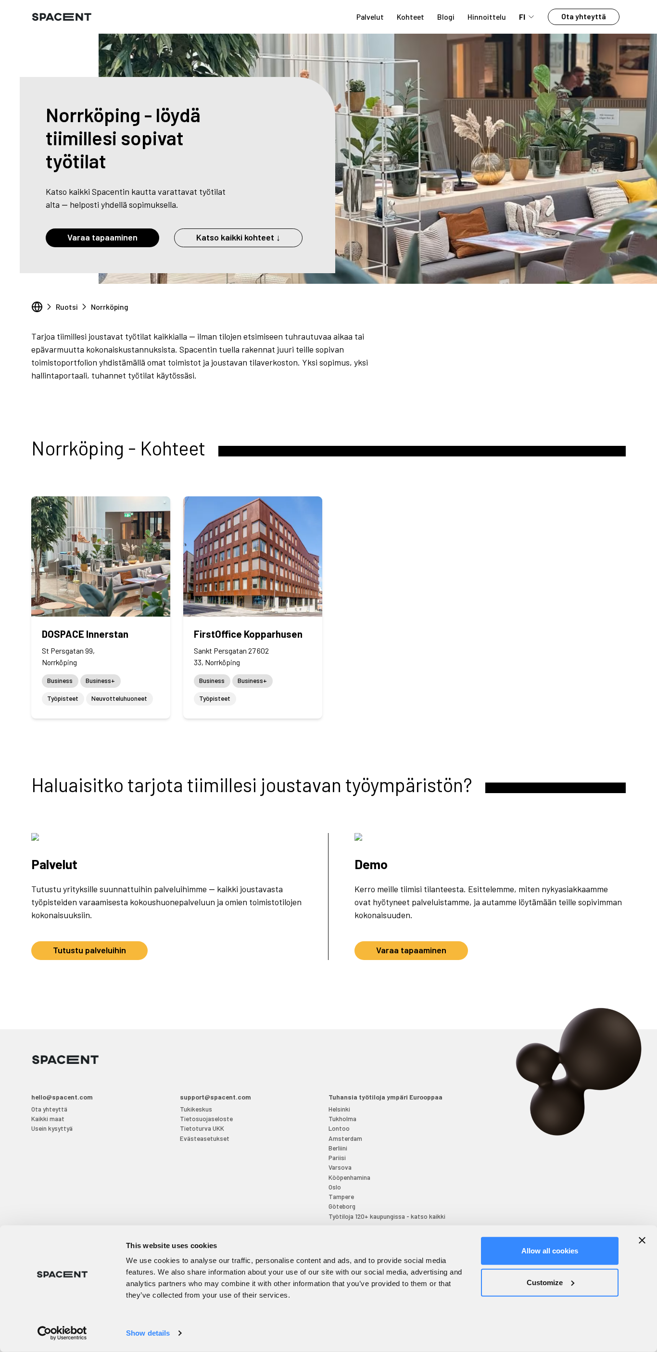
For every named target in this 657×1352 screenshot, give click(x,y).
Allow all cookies (549, 1251)
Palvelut (370, 16)
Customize (545, 1282)
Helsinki (339, 1109)
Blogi (446, 16)
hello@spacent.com (62, 1097)
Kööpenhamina (349, 1177)
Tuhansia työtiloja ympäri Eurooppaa (385, 1097)
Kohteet (410, 16)
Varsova (340, 1167)
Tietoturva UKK (202, 1128)
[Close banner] (642, 1240)
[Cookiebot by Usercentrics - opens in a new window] (62, 1333)
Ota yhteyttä (583, 16)
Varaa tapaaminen (102, 237)
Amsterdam (345, 1138)
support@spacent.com (215, 1097)
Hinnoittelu (486, 16)
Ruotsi (67, 306)
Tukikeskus (196, 1109)
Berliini (337, 1148)
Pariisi (337, 1157)
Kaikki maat (47, 1118)
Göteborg (341, 1206)
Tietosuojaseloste (206, 1118)
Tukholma (342, 1118)
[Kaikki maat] (37, 307)
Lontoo (339, 1128)
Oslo (334, 1187)
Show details (148, 1333)
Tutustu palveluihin (89, 950)
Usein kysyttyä (52, 1128)
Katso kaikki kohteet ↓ (238, 237)
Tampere (341, 1196)
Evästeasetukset (204, 1138)
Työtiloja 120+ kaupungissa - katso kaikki (386, 1216)
